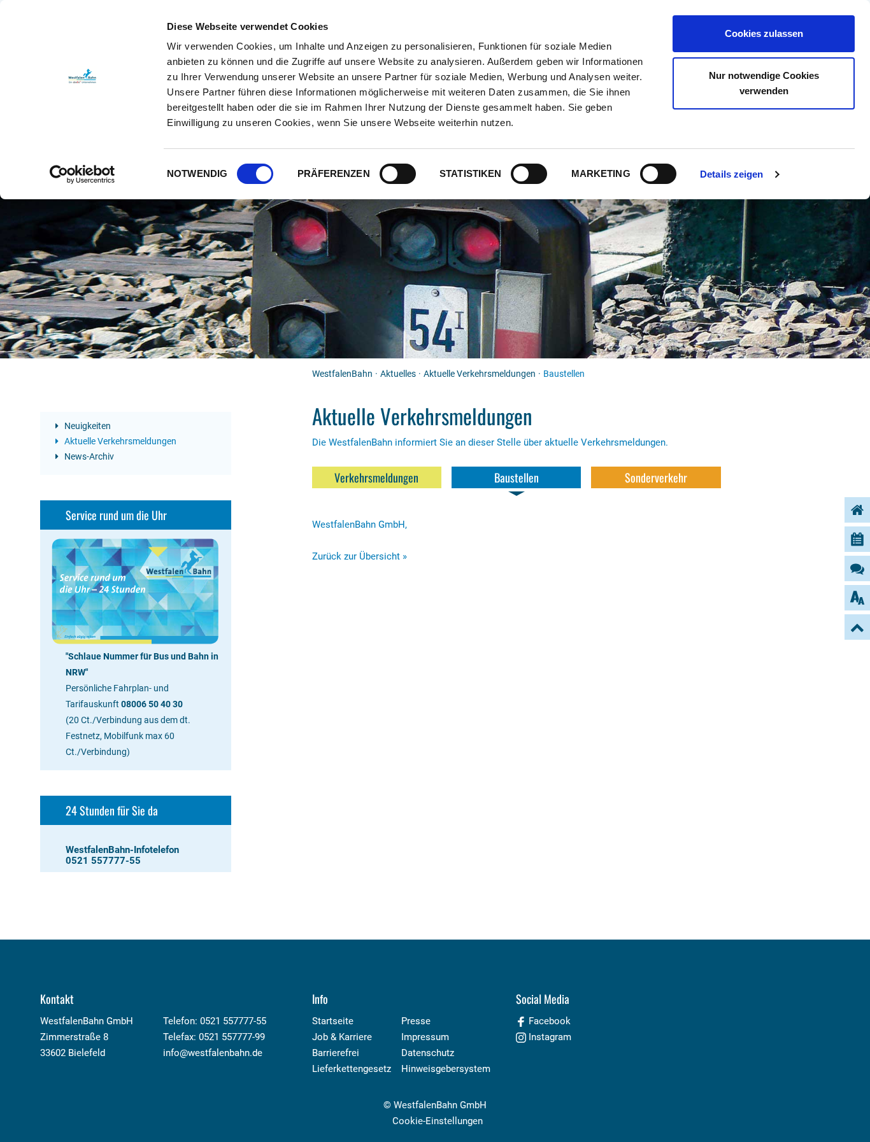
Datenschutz (427, 1053)
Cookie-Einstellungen (437, 1121)
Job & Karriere (342, 1037)
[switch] (398, 174)
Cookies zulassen (764, 33)
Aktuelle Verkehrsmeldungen (480, 374)
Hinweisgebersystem (445, 1069)
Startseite (332, 1021)
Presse (416, 1021)
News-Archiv (88, 456)
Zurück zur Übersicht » (359, 556)
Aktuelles (398, 374)
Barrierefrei (335, 1053)
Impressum (425, 1037)
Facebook (548, 1021)
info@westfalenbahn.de (212, 1053)
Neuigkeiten (86, 426)
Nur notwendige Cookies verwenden (764, 83)
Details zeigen (731, 174)
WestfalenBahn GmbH (440, 1105)
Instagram (548, 1037)
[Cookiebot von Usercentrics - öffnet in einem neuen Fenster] (82, 174)
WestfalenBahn (342, 374)
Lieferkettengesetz (351, 1069)
